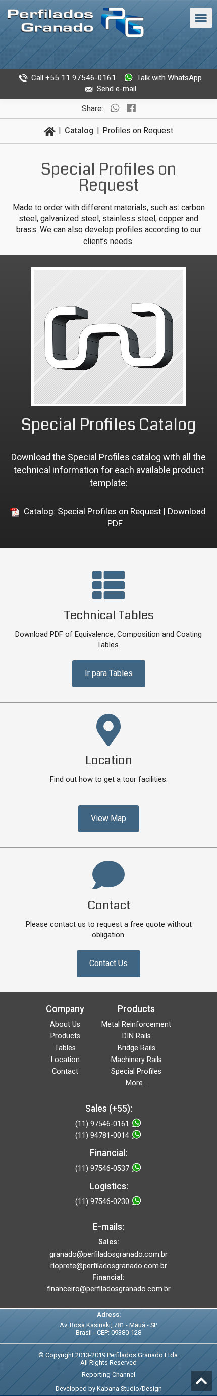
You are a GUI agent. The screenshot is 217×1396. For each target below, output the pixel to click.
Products (65, 1036)
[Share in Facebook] (131, 108)
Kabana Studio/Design (129, 1388)
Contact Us (108, 963)
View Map (108, 818)
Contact (65, 1071)
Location (65, 1059)
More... (136, 1083)
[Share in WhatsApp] (115, 108)
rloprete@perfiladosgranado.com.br (108, 1266)
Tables (65, 1048)
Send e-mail (116, 88)
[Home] (50, 130)
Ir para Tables (109, 673)
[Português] (82, 55)
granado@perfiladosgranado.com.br (108, 1254)
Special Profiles (136, 1071)
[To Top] (201, 1381)
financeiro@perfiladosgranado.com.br (109, 1289)
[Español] (135, 55)
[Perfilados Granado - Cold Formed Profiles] (76, 24)
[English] (108, 55)
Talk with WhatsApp (169, 77)
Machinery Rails (136, 1059)
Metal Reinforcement (136, 1024)
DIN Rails (136, 1036)
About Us (65, 1024)
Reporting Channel (108, 1374)
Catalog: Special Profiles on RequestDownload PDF (115, 517)
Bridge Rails (136, 1048)
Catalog (79, 130)
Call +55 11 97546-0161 (73, 77)
